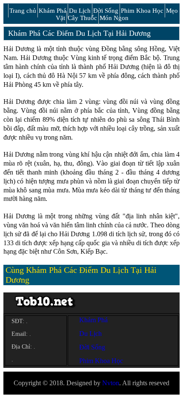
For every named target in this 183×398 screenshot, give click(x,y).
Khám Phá (52, 10)
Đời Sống (105, 10)
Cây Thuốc (82, 17)
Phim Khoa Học (142, 10)
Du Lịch (80, 10)
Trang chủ (22, 10)
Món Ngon (114, 17)
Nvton (110, 383)
